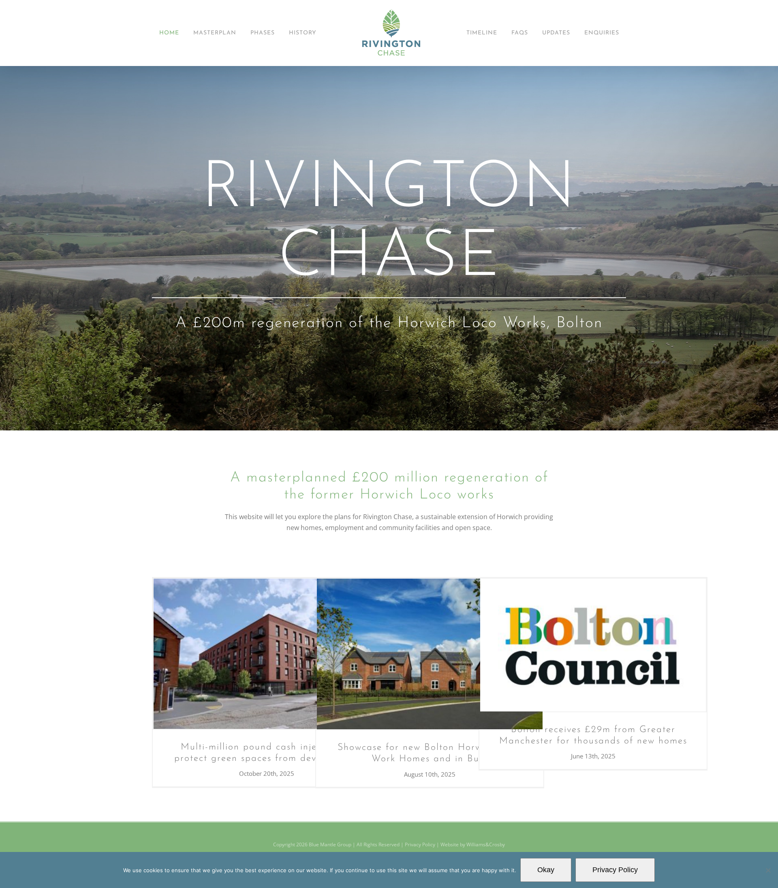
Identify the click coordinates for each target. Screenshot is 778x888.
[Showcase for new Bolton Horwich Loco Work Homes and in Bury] (430, 654)
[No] (768, 870)
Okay (545, 870)
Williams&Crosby (485, 844)
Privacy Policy (420, 844)
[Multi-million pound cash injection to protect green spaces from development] (266, 653)
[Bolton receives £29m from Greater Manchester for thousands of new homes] (593, 645)
